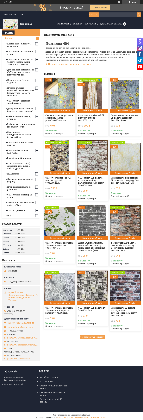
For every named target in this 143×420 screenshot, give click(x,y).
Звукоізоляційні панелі (19, 158)
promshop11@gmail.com (20, 327)
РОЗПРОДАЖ (46, 381)
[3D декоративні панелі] (10, 24)
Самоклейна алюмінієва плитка (20, 143)
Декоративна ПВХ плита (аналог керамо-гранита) (20, 109)
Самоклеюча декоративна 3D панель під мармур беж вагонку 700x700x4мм (125, 180)
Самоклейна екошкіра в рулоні (19, 196)
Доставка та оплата (111, 24)
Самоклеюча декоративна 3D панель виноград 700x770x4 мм (59, 245)
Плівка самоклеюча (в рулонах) (19, 188)
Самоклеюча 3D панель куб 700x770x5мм (92, 309)
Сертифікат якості (13, 384)
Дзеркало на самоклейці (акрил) (20, 180)
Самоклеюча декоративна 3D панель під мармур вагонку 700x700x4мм (59, 310)
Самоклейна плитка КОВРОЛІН (17, 151)
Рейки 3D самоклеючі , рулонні (19, 117)
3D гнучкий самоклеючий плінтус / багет (20, 203)
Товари (8, 38)
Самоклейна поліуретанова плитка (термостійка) (19, 134)
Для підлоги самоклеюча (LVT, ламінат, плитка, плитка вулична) (20, 72)
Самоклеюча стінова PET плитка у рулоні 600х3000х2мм (91, 118)
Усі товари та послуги (91, 337)
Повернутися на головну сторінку (69, 64)
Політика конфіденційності (94, 417)
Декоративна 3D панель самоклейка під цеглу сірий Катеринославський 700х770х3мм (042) (91, 247)
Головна (77, 24)
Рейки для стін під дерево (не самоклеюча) (21, 125)
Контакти (90, 24)
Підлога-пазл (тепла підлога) (17, 81)
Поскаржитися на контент (69, 417)
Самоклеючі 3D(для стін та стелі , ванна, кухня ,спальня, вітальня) (20, 62)
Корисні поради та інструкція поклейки (15, 379)
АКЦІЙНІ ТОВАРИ (49, 377)
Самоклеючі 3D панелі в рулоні (20, 52)
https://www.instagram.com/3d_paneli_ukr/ (21, 345)
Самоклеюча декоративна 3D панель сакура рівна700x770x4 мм (59, 118)
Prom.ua (86, 415)
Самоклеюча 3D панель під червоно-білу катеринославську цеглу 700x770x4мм (91, 182)
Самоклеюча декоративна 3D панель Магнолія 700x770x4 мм (124, 118)
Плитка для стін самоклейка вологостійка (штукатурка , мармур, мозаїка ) (20, 92)
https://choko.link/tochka (21, 323)
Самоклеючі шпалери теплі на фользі (18, 102)
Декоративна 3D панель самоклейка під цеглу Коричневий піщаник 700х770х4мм (123, 247)
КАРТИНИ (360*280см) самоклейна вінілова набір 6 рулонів (18, 166)
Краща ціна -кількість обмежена (19, 45)
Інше (10, 215)
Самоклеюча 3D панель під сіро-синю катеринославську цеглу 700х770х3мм (124, 312)
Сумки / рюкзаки (16, 210)
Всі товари (63, 24)
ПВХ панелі (13, 173)
